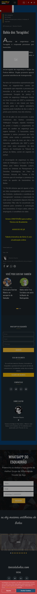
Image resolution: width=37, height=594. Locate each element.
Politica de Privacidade (11, 587)
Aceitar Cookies (26, 590)
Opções (8, 590)
